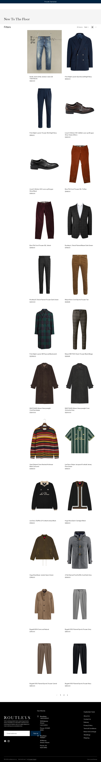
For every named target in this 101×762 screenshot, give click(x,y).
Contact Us (87, 719)
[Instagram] (8, 741)
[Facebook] (5, 741)
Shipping (86, 738)
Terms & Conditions (90, 728)
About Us (87, 716)
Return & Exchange (90, 732)
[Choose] (58, 70)
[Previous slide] (30, 52)
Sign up (35, 733)
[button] (86, 27)
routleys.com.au (12, 759)
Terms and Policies (92, 759)
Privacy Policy (88, 725)
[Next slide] (59, 52)
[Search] (6, 6)
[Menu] (2, 6)
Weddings (87, 735)
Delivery (86, 722)
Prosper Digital (32, 759)
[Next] (67, 695)
